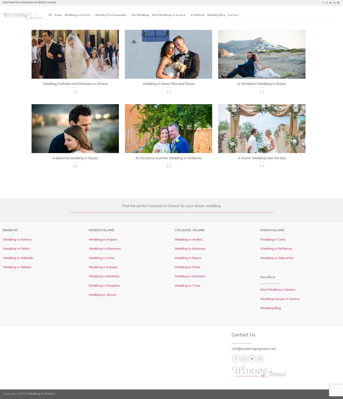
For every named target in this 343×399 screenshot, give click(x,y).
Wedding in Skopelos (104, 285)
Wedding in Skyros (102, 295)
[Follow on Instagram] (327, 3)
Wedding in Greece (77, 15)
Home (58, 15)
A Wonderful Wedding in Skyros (262, 84)
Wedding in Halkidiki (18, 258)
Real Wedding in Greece (277, 289)
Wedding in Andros (188, 239)
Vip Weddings (140, 15)
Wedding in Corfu (272, 239)
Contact (233, 15)
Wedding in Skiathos (104, 276)
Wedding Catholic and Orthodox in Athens (75, 84)
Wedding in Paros (187, 267)
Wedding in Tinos (187, 285)
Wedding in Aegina (103, 239)
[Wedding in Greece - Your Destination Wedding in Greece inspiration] (23, 15)
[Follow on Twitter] (330, 3)
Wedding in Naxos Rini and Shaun (169, 84)
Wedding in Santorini (189, 276)
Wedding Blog (216, 15)
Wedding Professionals (110, 15)
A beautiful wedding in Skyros (75, 158)
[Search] (50, 15)
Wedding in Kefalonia (276, 248)
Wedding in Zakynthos (277, 258)
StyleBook (197, 15)
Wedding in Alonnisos (105, 248)
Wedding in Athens (17, 239)
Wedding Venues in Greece (280, 299)
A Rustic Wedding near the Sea (262, 158)
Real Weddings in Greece (168, 15)
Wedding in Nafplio (17, 267)
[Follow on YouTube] (338, 3)
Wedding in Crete (101, 258)
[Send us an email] (334, 3)
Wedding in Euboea (103, 267)
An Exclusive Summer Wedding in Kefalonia (169, 158)
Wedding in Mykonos (190, 248)
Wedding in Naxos (187, 258)
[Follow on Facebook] (323, 3)
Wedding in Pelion (16, 248)
